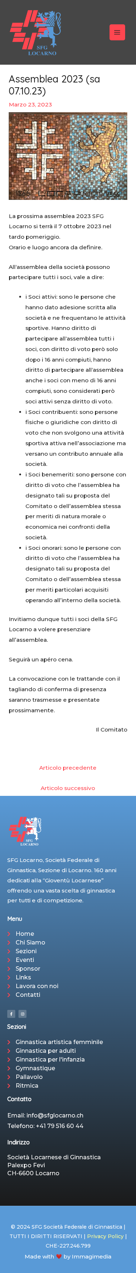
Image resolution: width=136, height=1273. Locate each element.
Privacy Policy (105, 1236)
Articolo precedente (67, 767)
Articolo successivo (68, 788)
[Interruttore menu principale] (117, 32)
